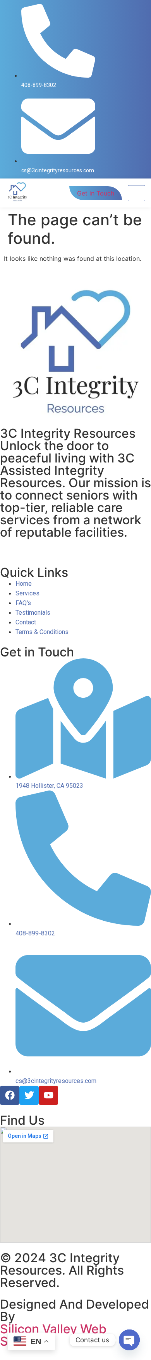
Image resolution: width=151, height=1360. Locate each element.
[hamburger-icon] (136, 193)
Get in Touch (95, 193)
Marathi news (104, 543)
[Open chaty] (129, 1339)
